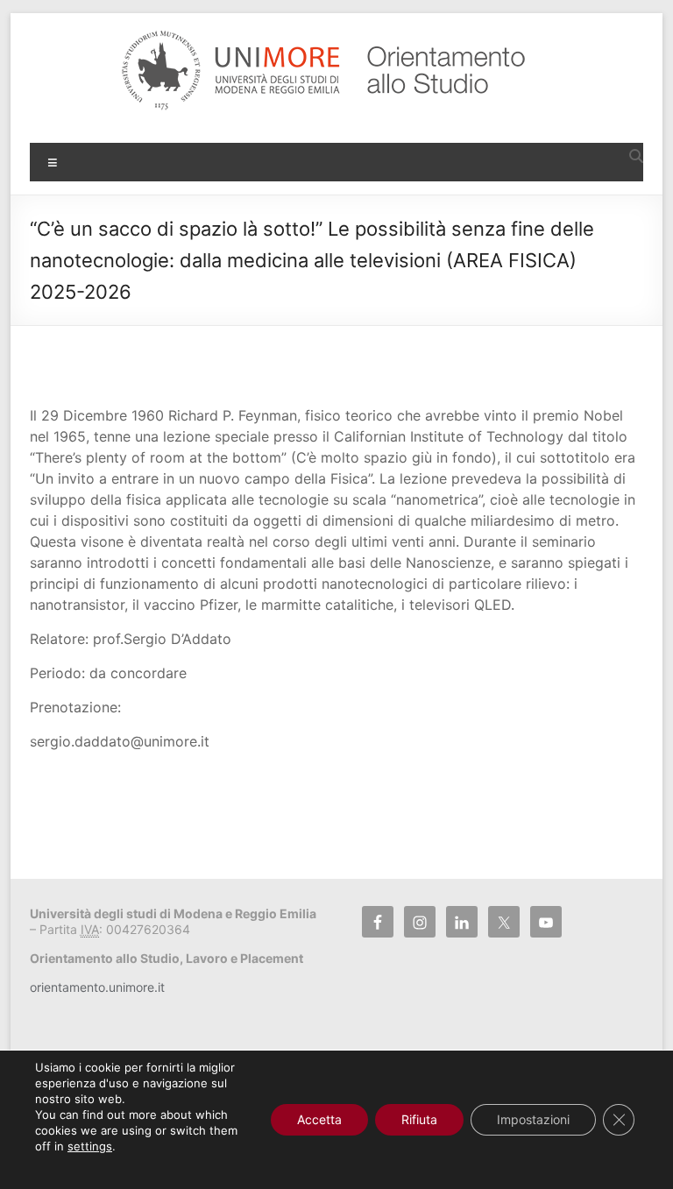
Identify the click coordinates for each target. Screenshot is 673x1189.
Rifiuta (419, 1119)
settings (89, 1146)
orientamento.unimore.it (97, 987)
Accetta (319, 1119)
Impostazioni (533, 1119)
